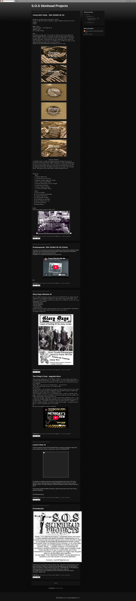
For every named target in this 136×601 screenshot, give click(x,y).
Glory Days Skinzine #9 (42, 294)
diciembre (89, 16)
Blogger (78, 597)
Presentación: (38, 509)
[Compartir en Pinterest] (39, 238)
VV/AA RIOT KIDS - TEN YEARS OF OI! (48, 15)
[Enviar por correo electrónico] (33, 238)
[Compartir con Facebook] (38, 238)
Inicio (55, 583)
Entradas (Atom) (59, 588)
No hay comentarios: (66, 236)
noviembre (90, 22)
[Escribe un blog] (35, 238)
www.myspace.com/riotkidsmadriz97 (94, 31)
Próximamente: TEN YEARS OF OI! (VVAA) (50, 247)
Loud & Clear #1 (39, 445)
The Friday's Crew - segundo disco (47, 376)
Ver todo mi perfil (88, 34)
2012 (87, 14)
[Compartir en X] (36, 238)
